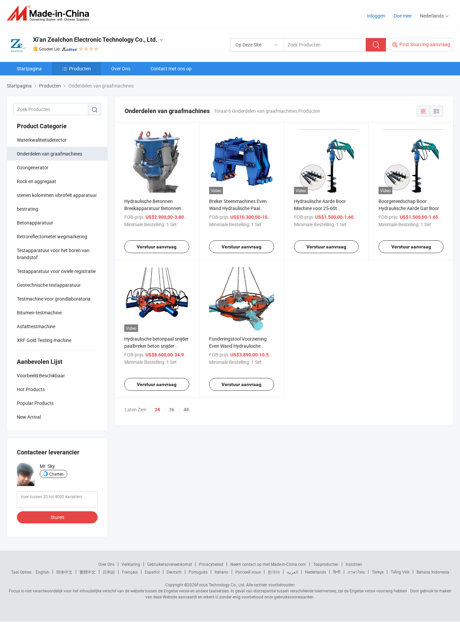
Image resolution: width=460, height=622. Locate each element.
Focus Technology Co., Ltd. (221, 584)
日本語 (109, 572)
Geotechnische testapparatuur (49, 285)
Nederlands (315, 572)
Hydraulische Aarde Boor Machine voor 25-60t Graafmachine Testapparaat (323, 208)
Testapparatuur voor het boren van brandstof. (53, 254)
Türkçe (378, 572)
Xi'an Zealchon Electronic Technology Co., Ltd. (95, 39)
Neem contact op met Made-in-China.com (268, 564)
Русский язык (248, 572)
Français (130, 572)
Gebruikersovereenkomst (169, 564)
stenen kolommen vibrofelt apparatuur (57, 195)
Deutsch (174, 572)
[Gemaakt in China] (50, 13)
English (42, 572)
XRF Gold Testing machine (44, 340)
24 (157, 409)
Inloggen (376, 15)
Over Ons (120, 68)
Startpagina (29, 68)
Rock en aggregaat (36, 181)
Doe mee (403, 15)
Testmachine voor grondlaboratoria (54, 299)
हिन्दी (336, 572)
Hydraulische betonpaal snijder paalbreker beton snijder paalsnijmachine (156, 346)
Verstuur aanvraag (156, 246)
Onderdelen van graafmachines (49, 153)
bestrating (27, 209)
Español (152, 572)
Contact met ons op (171, 68)
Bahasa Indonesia (433, 572)
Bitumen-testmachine (39, 312)
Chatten (56, 474)
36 (171, 409)
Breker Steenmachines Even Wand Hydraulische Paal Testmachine (238, 208)
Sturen (57, 517)
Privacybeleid (211, 564)
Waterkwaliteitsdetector (42, 140)
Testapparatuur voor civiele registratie (56, 271)
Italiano (221, 572)
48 (186, 409)
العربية (292, 572)
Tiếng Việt (400, 572)
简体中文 (64, 572)
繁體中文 (87, 572)
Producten (80, 68)
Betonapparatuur (35, 222)
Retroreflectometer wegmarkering (52, 236)
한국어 (274, 572)
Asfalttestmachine (36, 326)
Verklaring (131, 564)
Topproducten (325, 564)
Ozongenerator (32, 167)
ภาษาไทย (356, 572)
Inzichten (354, 564)
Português (198, 572)
